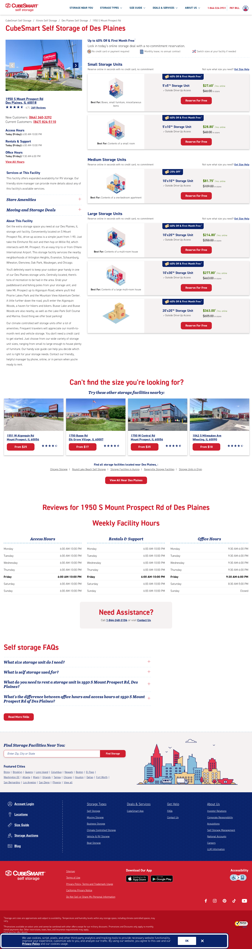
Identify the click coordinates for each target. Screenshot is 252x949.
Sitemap (70, 871)
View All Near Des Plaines (126, 480)
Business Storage (96, 824)
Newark (69, 772)
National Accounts (216, 836)
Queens (29, 772)
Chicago (68, 777)
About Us (213, 804)
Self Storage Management (221, 830)
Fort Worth (102, 777)
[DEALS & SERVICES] (176, 8)
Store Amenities (21, 199)
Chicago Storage (59, 469)
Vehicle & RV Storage (98, 836)
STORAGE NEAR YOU (81, 8)
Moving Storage (95, 817)
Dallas (90, 777)
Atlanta (26, 777)
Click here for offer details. (16, 932)
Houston (79, 777)
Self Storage (93, 811)
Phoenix (57, 782)
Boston (79, 772)
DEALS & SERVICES (163, 8)
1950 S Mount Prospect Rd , (24, 101)
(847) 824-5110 (44, 122)
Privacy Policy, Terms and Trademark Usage (89, 884)
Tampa (57, 777)
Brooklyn (17, 772)
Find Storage (113, 753)
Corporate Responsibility (220, 817)
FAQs (169, 811)
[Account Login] (246, 8)
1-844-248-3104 (116, 620)
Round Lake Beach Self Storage (89, 469)
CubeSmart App (135, 811)
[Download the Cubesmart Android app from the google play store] (162, 878)
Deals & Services (139, 804)
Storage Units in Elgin (190, 469)
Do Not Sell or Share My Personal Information (90, 897)
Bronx (7, 772)
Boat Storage (94, 843)
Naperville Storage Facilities (159, 469)
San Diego (44, 782)
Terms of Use (73, 877)
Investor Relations (216, 811)
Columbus (56, 772)
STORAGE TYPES (109, 8)
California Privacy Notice (79, 890)
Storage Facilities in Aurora (125, 469)
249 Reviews (38, 107)
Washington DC (12, 777)
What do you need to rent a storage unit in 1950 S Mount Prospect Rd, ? (71, 684)
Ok (187, 941)
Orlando (46, 777)
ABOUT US (191, 8)
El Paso (90, 772)
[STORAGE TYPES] (121, 8)
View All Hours (15, 162)
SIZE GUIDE (136, 8)
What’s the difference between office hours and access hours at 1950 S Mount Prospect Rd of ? (74, 699)
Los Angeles (29, 782)
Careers (211, 843)
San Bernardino (12, 782)
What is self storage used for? (31, 672)
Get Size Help (241, 69)
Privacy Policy (31, 944)
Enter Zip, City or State (21, 754)
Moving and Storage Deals (31, 209)
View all (68, 782)
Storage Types (96, 804)
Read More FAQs (18, 717)
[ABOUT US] (199, 8)
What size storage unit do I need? (34, 662)
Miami (36, 777)
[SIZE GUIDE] (144, 8)
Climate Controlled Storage (101, 830)
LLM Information (216, 849)
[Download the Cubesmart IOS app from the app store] (137, 878)
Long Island (42, 772)
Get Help (173, 804)
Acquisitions (213, 824)
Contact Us (144, 620)
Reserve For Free (196, 100)
